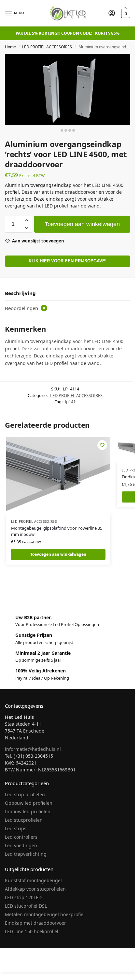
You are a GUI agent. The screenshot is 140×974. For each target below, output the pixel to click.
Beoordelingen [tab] (25, 308)
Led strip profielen (25, 794)
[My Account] (112, 13)
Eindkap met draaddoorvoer (35, 923)
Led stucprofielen (24, 820)
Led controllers (21, 837)
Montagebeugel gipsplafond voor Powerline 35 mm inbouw (56, 531)
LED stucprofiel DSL (26, 906)
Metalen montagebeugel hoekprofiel (45, 914)
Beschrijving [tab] (20, 293)
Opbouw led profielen (28, 803)
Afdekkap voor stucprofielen (35, 889)
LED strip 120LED (23, 897)
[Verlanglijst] (102, 445)
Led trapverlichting (26, 854)
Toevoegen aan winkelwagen (82, 224)
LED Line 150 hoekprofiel (31, 931)
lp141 (70, 401)
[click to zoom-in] (67, 89)
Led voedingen (21, 845)
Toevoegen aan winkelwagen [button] (58, 554)
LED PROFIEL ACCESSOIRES (47, 47)
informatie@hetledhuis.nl (33, 749)
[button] (124, 13)
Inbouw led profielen (27, 811)
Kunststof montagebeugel (33, 880)
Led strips (15, 828)
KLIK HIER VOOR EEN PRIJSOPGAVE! (67, 261)
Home (10, 47)
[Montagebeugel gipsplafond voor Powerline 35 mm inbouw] (58, 475)
